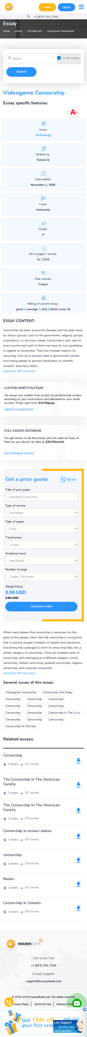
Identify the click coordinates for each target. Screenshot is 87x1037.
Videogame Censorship (20, 692)
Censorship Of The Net (20, 726)
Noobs (8, 879)
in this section (71, 58)
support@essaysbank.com (43, 981)
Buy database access (19, 453)
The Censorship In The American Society (31, 782)
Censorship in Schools (22, 903)
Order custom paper (18, 409)
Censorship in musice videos (27, 831)
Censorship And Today (57, 692)
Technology (43, 135)
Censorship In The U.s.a (64, 712)
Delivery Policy (65, 1004)
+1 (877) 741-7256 (45, 17)
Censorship (12, 699)
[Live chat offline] (68, 1026)
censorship (12, 855)
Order (47, 7)
